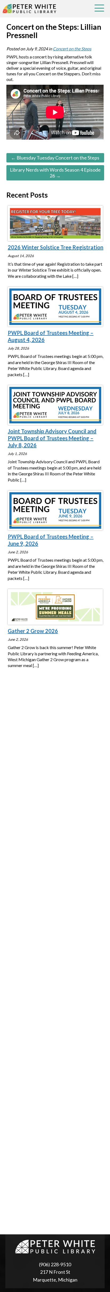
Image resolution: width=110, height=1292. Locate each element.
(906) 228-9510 (55, 1264)
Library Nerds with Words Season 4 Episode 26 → (55, 173)
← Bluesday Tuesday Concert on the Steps (55, 158)
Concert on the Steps (72, 48)
